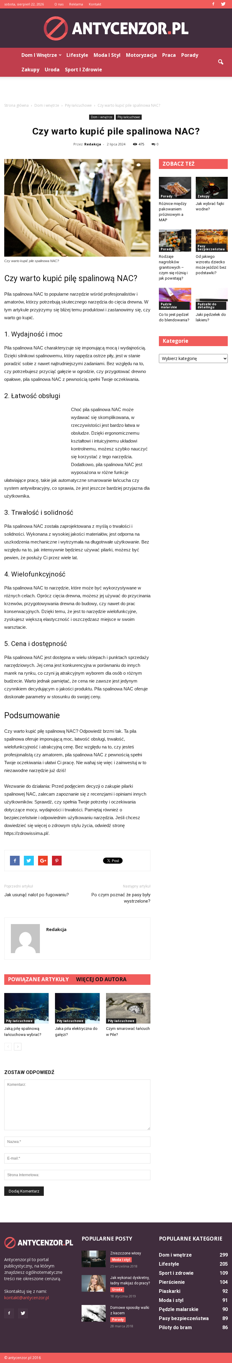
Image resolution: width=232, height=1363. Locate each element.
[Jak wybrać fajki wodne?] (212, 188)
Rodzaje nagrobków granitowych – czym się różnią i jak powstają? (173, 267)
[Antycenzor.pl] (116, 28)
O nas (58, 4)
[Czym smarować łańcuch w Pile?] (128, 1008)
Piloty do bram (175, 1327)
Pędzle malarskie (169, 305)
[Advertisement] (116, 90)
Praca (169, 55)
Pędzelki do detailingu (207, 305)
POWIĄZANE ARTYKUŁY (38, 979)
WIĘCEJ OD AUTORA (101, 979)
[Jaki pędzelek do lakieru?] (212, 299)
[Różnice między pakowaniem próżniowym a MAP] (175, 188)
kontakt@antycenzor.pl (26, 1297)
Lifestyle (77, 55)
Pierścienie (172, 1282)
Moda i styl (107, 55)
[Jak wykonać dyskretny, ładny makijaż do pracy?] (94, 1283)
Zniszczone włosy (125, 1253)
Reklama (76, 4)
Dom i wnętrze (39, 55)
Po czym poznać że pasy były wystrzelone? (121, 898)
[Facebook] (213, 4)
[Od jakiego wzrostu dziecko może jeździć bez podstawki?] (212, 240)
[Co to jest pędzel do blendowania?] (175, 299)
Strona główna (16, 105)
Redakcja (92, 144)
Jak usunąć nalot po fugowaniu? (36, 894)
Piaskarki (169, 1291)
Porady (189, 55)
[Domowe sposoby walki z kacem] (94, 1313)
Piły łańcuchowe (129, 117)
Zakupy (30, 69)
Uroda (52, 69)
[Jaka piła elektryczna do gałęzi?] (77, 1008)
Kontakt (95, 4)
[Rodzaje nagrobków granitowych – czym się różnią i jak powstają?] (175, 240)
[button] (220, 62)
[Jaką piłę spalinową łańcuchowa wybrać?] (26, 1008)
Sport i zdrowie (83, 69)
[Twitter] (223, 4)
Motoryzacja (141, 55)
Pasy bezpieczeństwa (211, 247)
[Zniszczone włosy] (94, 1259)
